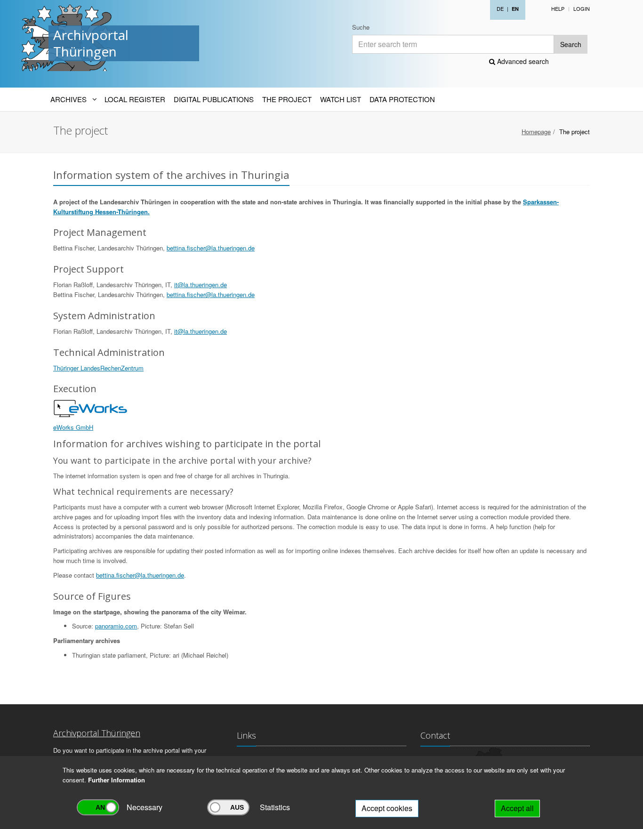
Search (570, 44)
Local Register (134, 99)
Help (557, 8)
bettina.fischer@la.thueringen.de (211, 247)
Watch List (340, 99)
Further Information (116, 779)
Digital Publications (214, 99)
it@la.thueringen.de (200, 284)
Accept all (517, 808)
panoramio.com (116, 625)
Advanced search (522, 61)
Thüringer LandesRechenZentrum (98, 367)
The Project (287, 99)
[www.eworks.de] (91, 407)
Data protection (402, 99)
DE (500, 8)
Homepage (536, 131)
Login (581, 8)
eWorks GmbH (73, 427)
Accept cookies (387, 808)
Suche (361, 27)
